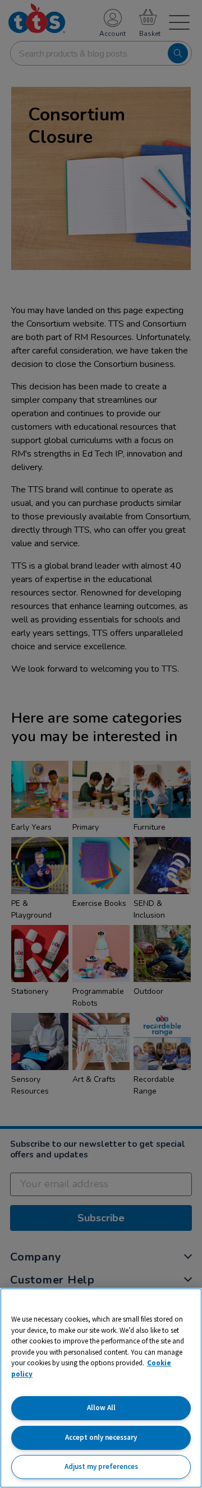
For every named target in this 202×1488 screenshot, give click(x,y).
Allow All (101, 1407)
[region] (101, 1388)
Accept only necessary (101, 1437)
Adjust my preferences (101, 1466)
